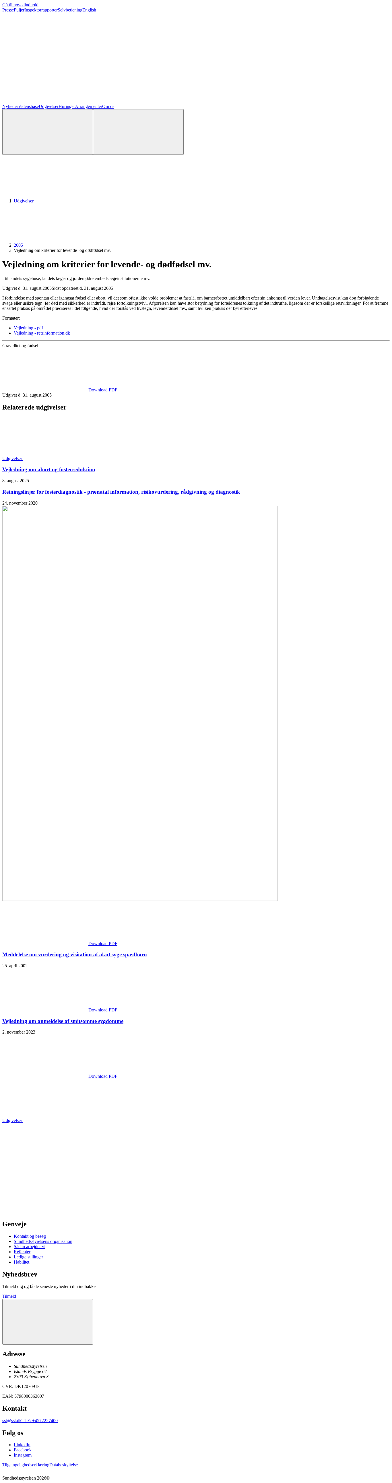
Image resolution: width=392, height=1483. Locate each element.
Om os (108, 106)
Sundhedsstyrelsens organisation (43, 1241)
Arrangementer (88, 106)
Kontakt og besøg (30, 1236)
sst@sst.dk (12, 1420)
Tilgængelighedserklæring (25, 1464)
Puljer (19, 9)
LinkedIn (22, 1444)
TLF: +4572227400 (40, 1420)
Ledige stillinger (28, 1256)
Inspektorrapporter (41, 9)
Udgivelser (49, 106)
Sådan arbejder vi (29, 1246)
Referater (22, 1251)
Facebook (23, 1449)
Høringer (67, 106)
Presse (8, 9)
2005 (18, 245)
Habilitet (21, 1262)
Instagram (23, 1455)
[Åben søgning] (47, 132)
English (89, 9)
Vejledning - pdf (28, 327)
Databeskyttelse (63, 1464)
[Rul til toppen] (47, 1322)
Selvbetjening (70, 9)
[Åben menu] (138, 132)
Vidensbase (28, 106)
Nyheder (10, 106)
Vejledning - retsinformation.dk (42, 333)
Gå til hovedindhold (20, 4)
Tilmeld (9, 1296)
